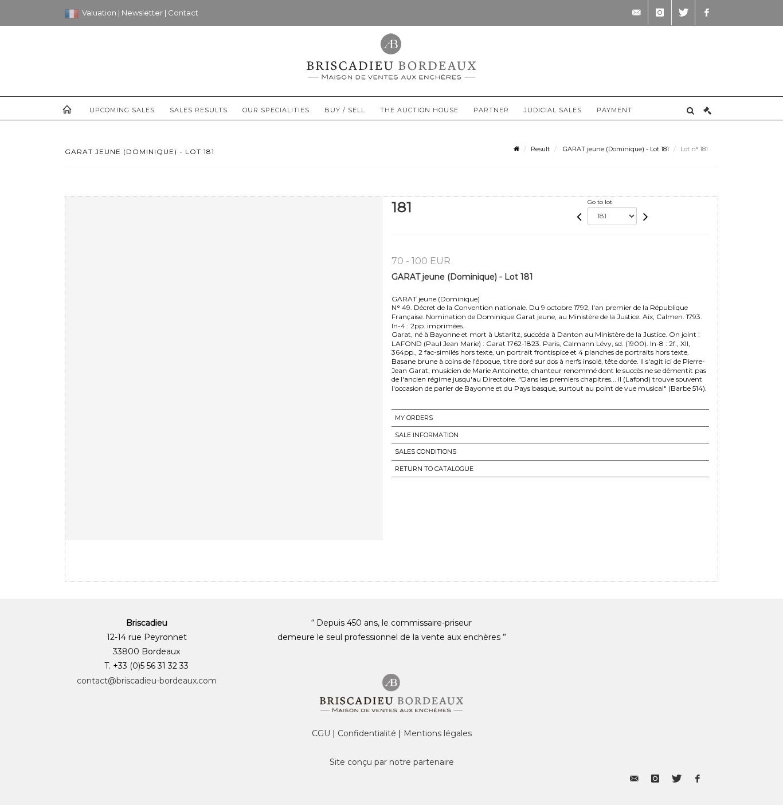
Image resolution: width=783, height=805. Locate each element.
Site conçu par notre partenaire (392, 762)
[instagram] (659, 12)
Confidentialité (367, 733)
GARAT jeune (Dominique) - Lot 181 (615, 149)
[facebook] (706, 12)
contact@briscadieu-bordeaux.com (147, 681)
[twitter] (683, 12)
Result (540, 149)
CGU (321, 733)
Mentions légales (438, 733)
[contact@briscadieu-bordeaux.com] (636, 12)
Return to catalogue (434, 469)
